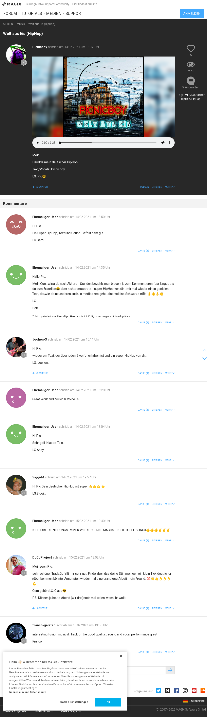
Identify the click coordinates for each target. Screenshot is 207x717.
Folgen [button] (144, 187)
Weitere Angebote (14, 711)
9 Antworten (190, 87)
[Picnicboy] (16, 54)
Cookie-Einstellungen (74, 701)
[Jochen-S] (16, 347)
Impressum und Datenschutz (27, 692)
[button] (170, 187)
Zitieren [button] (157, 187)
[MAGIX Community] (12, 3)
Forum (10, 13)
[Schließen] (120, 656)
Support (74, 13)
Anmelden (191, 14)
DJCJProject (42, 557)
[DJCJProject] (16, 565)
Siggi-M (38, 477)
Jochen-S (40, 339)
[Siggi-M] (16, 485)
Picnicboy (40, 47)
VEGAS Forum (44, 711)
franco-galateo (44, 625)
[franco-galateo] (16, 633)
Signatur (42, 187)
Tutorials (31, 13)
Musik (21, 24)
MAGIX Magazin (71, 711)
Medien (53, 13)
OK (108, 702)
